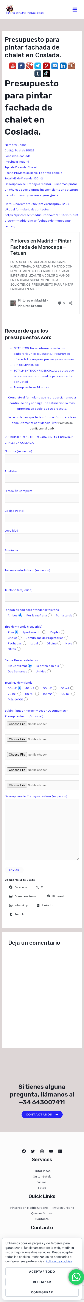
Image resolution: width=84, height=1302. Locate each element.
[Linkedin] (60, 1151)
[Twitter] (38, 66)
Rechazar (42, 1282)
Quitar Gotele (42, 1176)
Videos (42, 1182)
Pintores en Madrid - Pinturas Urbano (25, 13)
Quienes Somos (42, 1213)
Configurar (42, 1292)
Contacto (42, 1219)
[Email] (55, 66)
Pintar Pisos (42, 1171)
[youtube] (13, 66)
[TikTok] (46, 73)
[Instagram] (71, 66)
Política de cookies (59, 1261)
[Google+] (29, 66)
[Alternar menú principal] (75, 9)
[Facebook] (21, 66)
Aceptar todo (42, 1271)
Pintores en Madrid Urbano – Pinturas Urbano (42, 1208)
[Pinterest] (46, 66)
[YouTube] (51, 1151)
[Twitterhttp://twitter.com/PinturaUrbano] (33, 1151)
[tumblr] (38, 73)
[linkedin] (63, 66)
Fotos (42, 1188)
